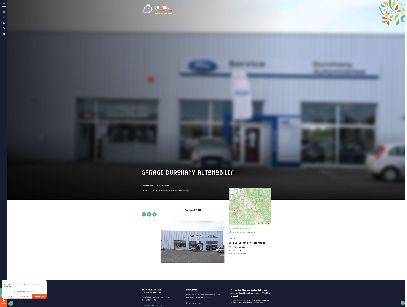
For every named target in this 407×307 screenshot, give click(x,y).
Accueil (145, 190)
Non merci (9, 296)
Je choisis (24, 296)
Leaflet (258, 224)
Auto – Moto (164, 190)
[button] (10, 303)
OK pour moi (39, 296)
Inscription (195, 303)
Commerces (154, 190)
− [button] (231, 193)
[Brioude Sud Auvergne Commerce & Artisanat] (206, 9)
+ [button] (231, 190)
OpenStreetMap (266, 224)
